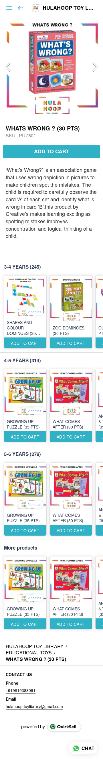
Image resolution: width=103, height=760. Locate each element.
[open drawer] (9, 8)
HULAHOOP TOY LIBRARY (68, 8)
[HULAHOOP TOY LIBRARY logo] (35, 8)
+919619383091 (20, 690)
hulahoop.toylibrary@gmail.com (34, 706)
